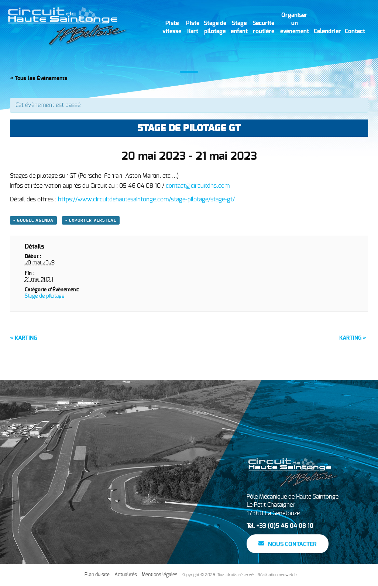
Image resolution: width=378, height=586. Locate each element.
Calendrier (327, 31)
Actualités (125, 574)
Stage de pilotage (215, 27)
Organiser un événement (294, 23)
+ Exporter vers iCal (90, 220)
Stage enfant (239, 27)
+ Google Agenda (33, 220)
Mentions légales (160, 574)
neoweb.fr (288, 575)
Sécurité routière (263, 27)
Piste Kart (192, 27)
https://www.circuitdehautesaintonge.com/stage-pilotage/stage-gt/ (146, 199)
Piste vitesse (171, 27)
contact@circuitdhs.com (198, 186)
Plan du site (97, 574)
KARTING (23, 338)
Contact (355, 31)
